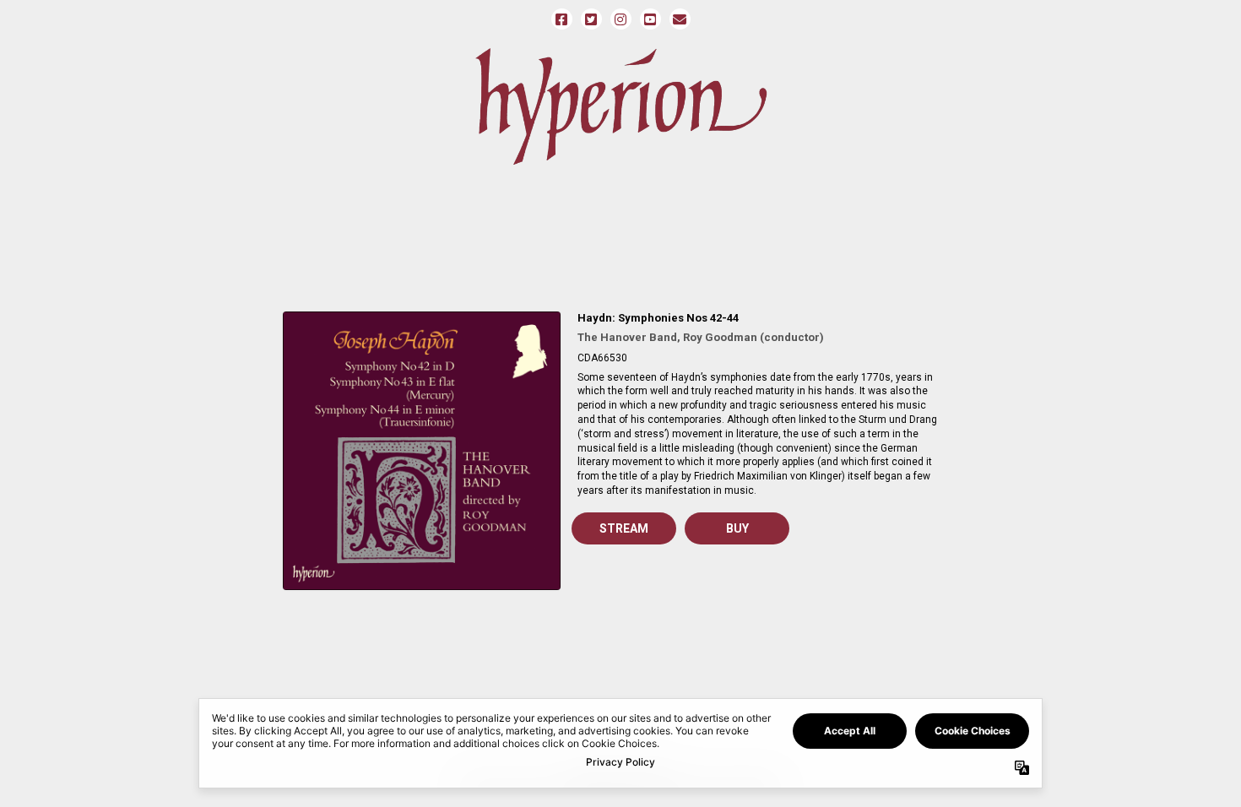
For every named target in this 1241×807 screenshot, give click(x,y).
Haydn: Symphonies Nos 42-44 (658, 317)
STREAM (623, 528)
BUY (737, 528)
